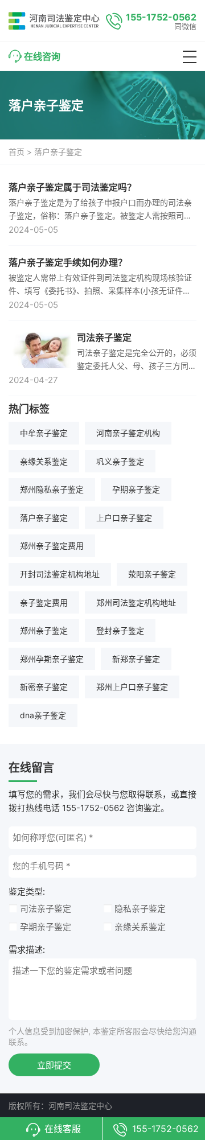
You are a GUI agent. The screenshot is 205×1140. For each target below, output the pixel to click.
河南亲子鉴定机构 (128, 433)
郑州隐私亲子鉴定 (52, 489)
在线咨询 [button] (42, 56)
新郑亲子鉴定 (136, 659)
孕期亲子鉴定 (136, 489)
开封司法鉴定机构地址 (60, 574)
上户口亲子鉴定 (124, 517)
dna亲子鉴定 (43, 715)
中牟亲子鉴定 (44, 433)
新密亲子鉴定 (44, 687)
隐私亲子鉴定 (140, 908)
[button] (189, 57)
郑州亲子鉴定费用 (52, 545)
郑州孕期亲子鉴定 (52, 659)
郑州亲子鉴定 (44, 630)
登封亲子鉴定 (120, 630)
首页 (16, 152)
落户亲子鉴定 (44, 517)
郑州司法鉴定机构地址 (136, 602)
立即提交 (54, 1065)
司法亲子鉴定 (45, 908)
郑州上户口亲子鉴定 (132, 687)
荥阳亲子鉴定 (152, 574)
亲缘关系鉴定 (44, 461)
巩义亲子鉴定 (120, 461)
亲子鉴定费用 (44, 602)
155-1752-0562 (161, 17)
